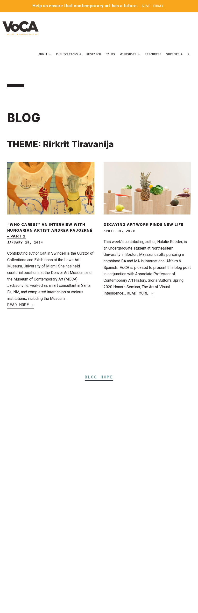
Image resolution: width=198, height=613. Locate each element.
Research (93, 54)
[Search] (189, 54)
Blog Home (99, 377)
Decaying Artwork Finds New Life (144, 224)
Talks (110, 54)
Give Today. (154, 6)
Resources (153, 54)
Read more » (20, 305)
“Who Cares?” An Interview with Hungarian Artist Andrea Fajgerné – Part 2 (49, 230)
